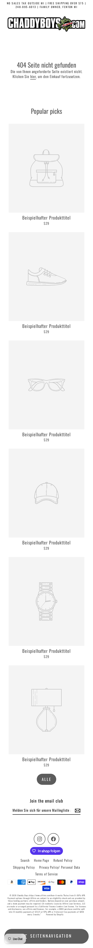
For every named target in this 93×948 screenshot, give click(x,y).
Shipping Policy (24, 867)
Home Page (41, 860)
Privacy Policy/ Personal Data (59, 867)
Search (25, 860)
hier (33, 76)
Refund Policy (62, 860)
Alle (46, 779)
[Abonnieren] (77, 810)
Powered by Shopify (54, 914)
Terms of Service (46, 873)
